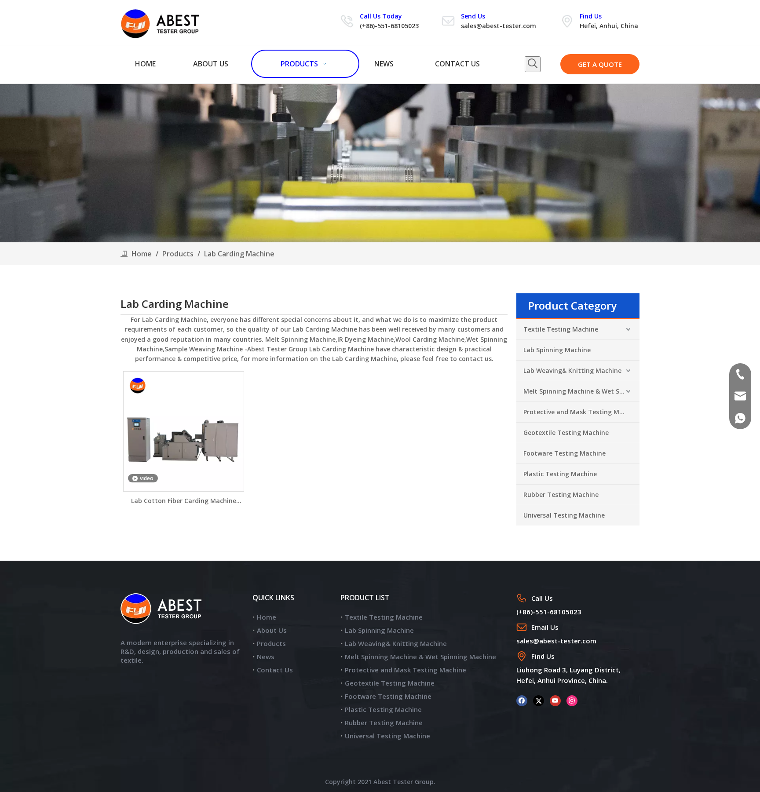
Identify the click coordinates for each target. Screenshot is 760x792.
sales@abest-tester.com (498, 26)
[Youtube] (555, 700)
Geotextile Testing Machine (566, 432)
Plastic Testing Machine (560, 474)
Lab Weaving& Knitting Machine (572, 370)
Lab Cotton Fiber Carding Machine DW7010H (183, 501)
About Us (272, 630)
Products (271, 643)
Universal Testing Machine (564, 515)
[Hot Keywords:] (533, 64)
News (265, 656)
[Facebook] (521, 700)
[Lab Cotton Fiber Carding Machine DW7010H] (184, 431)
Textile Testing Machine (560, 329)
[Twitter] (538, 700)
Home (266, 617)
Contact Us (275, 669)
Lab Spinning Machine (557, 350)
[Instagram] (571, 700)
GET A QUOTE (600, 64)
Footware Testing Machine (564, 453)
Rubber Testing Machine (561, 494)
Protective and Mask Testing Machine (581, 412)
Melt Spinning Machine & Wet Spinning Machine (581, 391)
